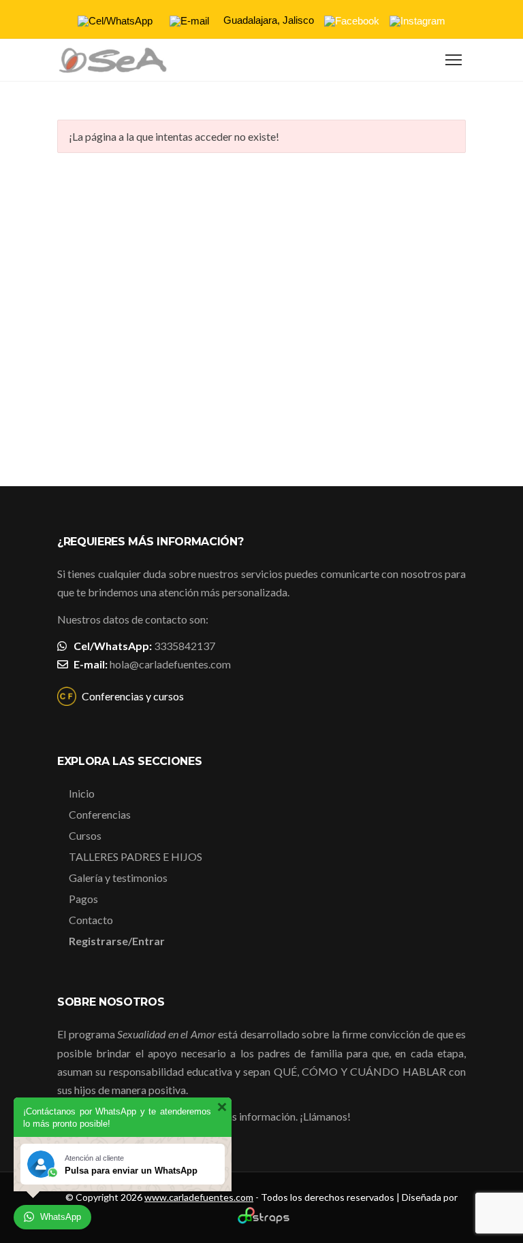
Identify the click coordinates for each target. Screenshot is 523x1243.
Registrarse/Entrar (117, 940)
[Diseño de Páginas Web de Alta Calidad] (261, 1220)
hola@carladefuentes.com (170, 664)
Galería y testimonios (118, 877)
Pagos (83, 898)
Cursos (85, 835)
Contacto (91, 919)
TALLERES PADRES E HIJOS (135, 856)
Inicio (82, 793)
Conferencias (100, 814)
